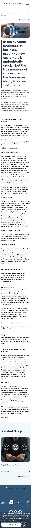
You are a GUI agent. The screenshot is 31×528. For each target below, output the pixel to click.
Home (3, 14)
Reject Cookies (26, 524)
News (8, 14)
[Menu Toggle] (27, 5)
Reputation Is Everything (10, 465)
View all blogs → (23, 476)
